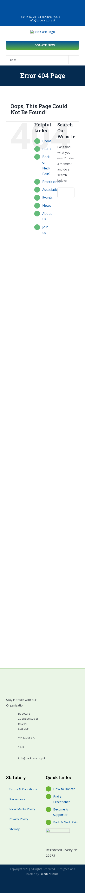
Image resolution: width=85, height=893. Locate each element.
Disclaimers (17, 799)
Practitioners (52, 181)
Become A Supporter (60, 812)
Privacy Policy (18, 819)
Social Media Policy (22, 809)
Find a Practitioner (61, 799)
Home (47, 141)
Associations (52, 189)
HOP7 (46, 149)
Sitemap (14, 829)
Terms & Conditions (23, 789)
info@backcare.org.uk (42, 20)
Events (47, 197)
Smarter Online (49, 874)
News (46, 205)
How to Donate (64, 789)
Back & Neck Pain (65, 822)
